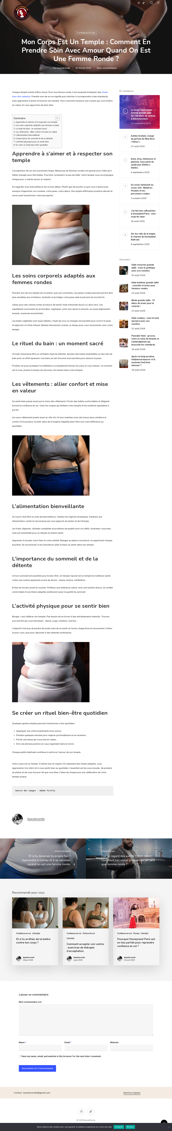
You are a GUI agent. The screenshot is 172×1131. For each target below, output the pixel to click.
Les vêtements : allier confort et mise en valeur (36, 132)
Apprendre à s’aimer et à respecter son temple (36, 122)
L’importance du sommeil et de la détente (34, 138)
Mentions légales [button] (131, 1092)
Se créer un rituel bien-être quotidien (32, 145)
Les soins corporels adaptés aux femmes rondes (37, 125)
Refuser (130, 1127)
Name (22, 1042)
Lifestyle (36, 933)
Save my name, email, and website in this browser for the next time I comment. (61, 1056)
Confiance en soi (86, 33)
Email (67, 1042)
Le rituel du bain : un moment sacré (31, 128)
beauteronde (63, 67)
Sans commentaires (107, 67)
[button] (158, 2)
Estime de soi (89, 933)
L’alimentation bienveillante (28, 135)
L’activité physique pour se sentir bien (32, 141)
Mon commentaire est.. (30, 1002)
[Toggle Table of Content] (56, 118)
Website (114, 1042)
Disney (136, 933)
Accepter (119, 1127)
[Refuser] (168, 1127)
